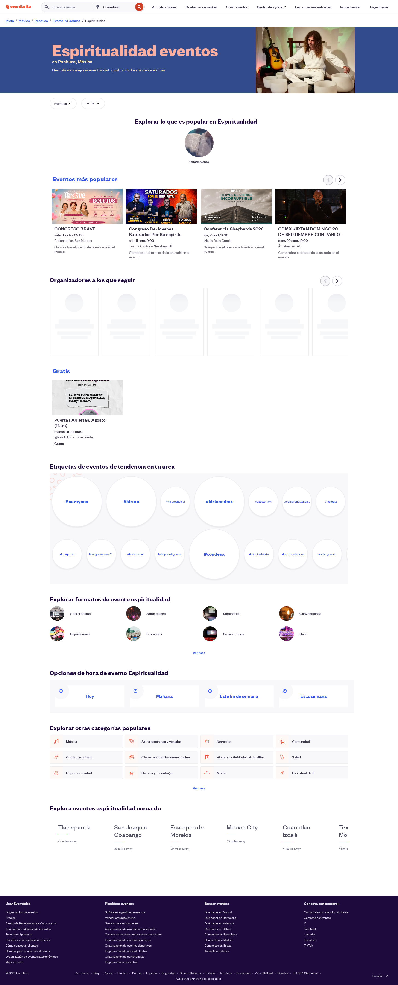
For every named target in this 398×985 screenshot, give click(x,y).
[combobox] (117, 7)
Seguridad (168, 973)
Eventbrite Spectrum (19, 934)
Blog (97, 973)
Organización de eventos (22, 912)
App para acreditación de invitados (28, 928)
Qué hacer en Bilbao (218, 928)
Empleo (122, 973)
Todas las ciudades (217, 951)
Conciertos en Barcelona (221, 934)
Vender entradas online (120, 917)
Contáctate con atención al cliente (326, 912)
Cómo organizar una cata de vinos (28, 951)
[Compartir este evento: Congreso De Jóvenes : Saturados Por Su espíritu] (190, 217)
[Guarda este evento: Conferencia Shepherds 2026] (254, 217)
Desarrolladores (190, 973)
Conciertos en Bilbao (218, 945)
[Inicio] (18, 6)
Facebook (310, 928)
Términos (225, 973)
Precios (10, 917)
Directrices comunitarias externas (28, 940)
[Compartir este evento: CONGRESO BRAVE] (116, 217)
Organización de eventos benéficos (128, 940)
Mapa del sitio (14, 962)
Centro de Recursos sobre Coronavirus (31, 923)
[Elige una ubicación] (97, 6)
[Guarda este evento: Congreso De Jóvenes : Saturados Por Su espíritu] (179, 217)
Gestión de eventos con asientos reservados (133, 934)
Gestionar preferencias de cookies (198, 978)
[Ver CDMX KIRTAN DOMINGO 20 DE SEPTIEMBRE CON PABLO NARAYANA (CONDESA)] (310, 206)
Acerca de (82, 973)
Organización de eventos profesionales (130, 928)
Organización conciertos (121, 962)
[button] (271, 7)
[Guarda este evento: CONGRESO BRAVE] (105, 217)
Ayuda (108, 973)
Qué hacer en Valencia (219, 923)
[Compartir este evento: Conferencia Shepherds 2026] (265, 217)
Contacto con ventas (317, 917)
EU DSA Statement (305, 973)
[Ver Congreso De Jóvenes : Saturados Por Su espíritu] (161, 206)
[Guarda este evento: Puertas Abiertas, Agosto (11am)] (105, 408)
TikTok (308, 945)
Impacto (151, 973)
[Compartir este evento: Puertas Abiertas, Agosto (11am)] (116, 408)
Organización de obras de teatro (126, 951)
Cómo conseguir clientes (22, 945)
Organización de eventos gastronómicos (32, 956)
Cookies (283, 973)
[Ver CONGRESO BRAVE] (87, 206)
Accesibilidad (264, 973)
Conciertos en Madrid (218, 940)
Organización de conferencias (124, 956)
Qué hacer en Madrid (218, 912)
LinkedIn (309, 934)
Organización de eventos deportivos (128, 945)
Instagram (310, 940)
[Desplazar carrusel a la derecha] (340, 180)
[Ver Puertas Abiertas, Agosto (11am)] (87, 397)
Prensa (136, 973)
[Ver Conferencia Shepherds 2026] (236, 206)
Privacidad (243, 973)
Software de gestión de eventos (125, 912)
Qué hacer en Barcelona (220, 917)
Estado (210, 973)
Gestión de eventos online (121, 923)
